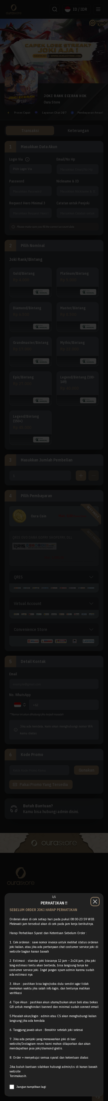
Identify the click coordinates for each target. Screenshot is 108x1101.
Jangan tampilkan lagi (31, 1087)
